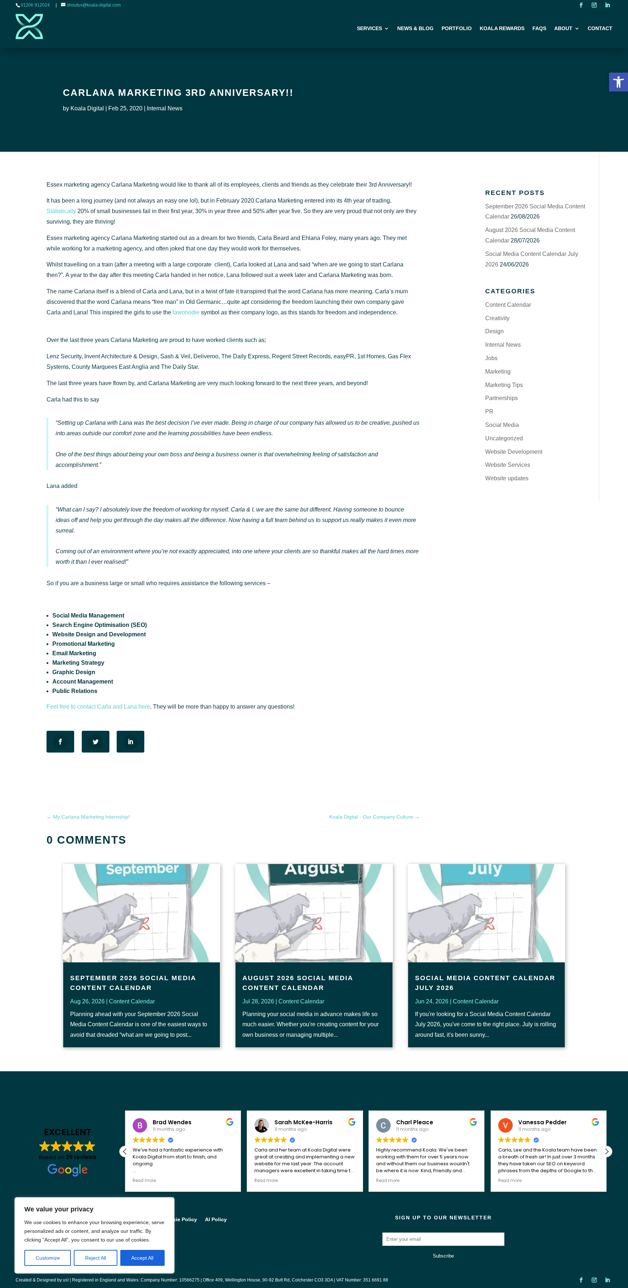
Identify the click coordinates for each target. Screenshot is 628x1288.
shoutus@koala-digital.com (94, 5)
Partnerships (501, 398)
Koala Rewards (502, 28)
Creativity (497, 318)
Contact (600, 28)
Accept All (142, 1258)
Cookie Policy (180, 1219)
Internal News (164, 108)
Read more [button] (144, 1180)
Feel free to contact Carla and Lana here (98, 707)
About (563, 28)
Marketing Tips (504, 385)
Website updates (506, 478)
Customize (48, 1258)
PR (489, 411)
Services (369, 28)
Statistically (61, 211)
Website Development (513, 452)
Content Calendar (508, 305)
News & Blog (415, 28)
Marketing (498, 371)
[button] (618, 82)
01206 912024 (35, 5)
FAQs (539, 28)
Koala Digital (87, 108)
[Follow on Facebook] (581, 5)
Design (494, 331)
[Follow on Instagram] (594, 5)
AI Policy (216, 1219)
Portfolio (457, 28)
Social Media (502, 425)
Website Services (507, 465)
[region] (94, 1235)
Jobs (491, 358)
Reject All (95, 1258)
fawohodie (186, 312)
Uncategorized (504, 438)
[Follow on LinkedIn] (607, 5)
